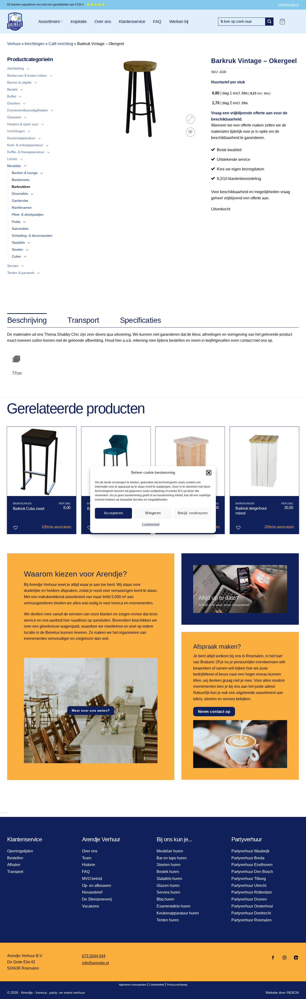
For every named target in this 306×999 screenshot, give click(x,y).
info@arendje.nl (288, 4)
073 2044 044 (93, 956)
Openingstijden (20, 851)
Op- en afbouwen (96, 886)
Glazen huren (168, 886)
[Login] (294, 21)
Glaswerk (14, 117)
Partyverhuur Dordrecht (251, 913)
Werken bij (178, 21)
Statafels (18, 242)
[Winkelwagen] (282, 21)
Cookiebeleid (150, 524)
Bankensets (20, 180)
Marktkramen (22, 207)
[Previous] (7, 482)
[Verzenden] (269, 21)
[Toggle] (28, 68)
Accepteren (113, 513)
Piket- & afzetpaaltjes (28, 214)
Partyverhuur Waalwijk (250, 851)
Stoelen (17, 249)
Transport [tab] (83, 320)
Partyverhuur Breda (247, 858)
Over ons (102, 21)
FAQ (157, 21)
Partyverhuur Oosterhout (252, 906)
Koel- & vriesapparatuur (25, 145)
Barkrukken (21, 187)
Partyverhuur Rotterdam (251, 892)
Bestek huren (168, 872)
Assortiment (49, 21)
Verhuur (14, 44)
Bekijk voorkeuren (193, 513)
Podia (16, 222)
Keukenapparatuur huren (178, 913)
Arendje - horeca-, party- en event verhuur (53, 992)
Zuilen (16, 256)
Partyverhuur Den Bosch (252, 872)
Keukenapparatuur (21, 138)
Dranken (13, 103)
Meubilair (14, 166)
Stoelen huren (168, 865)
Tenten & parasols (20, 273)
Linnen (12, 159)
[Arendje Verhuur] (19, 22)
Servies (12, 266)
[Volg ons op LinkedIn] (294, 958)
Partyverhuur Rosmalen (251, 920)
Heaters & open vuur (22, 124)
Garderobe (20, 200)
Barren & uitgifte (19, 82)
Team (86, 858)
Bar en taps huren (172, 858)
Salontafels (20, 229)
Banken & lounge (25, 173)
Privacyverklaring (177, 984)
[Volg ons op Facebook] (273, 958)
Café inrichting (61, 44)
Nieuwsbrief (92, 892)
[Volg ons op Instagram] (284, 958)
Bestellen (15, 858)
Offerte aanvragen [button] (56, 526)
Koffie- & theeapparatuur (25, 152)
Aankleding (15, 68)
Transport (15, 872)
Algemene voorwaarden (132, 984)
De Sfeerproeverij (97, 899)
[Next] (298, 482)
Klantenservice (132, 21)
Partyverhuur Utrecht (248, 886)
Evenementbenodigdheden (27, 110)
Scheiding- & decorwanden (32, 235)
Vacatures (90, 906)
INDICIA (293, 992)
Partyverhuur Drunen (249, 899)
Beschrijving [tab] (27, 320)
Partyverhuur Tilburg (248, 879)
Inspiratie (79, 21)
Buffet (11, 96)
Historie (88, 865)
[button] (208, 472)
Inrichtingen (34, 44)
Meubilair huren (170, 851)
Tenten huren (168, 920)
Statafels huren (169, 879)
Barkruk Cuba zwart (28, 509)
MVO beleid (92, 879)
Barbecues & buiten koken (27, 75)
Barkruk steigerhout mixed (250, 510)
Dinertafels (20, 194)
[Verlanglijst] (190, 132)
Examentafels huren (174, 906)
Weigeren (153, 513)
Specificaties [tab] (140, 320)
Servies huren (168, 892)
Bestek (12, 89)
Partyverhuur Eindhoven (252, 865)
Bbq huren (165, 899)
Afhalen (13, 865)
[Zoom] (190, 119)
